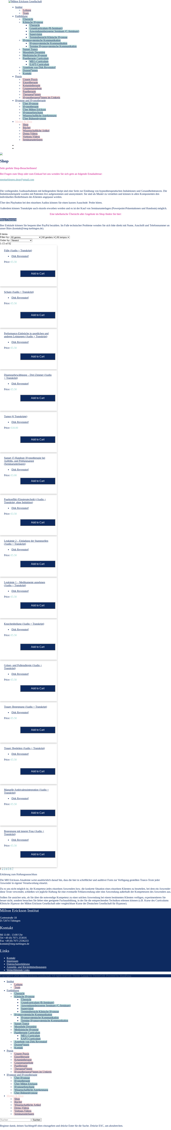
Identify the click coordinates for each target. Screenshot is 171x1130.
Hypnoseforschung (33, 112)
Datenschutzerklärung (18, 964)
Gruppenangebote (32, 88)
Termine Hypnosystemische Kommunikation (53, 46)
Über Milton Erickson (34, 109)
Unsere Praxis (30, 79)
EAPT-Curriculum (39, 64)
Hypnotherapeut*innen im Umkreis (41, 97)
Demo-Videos (30, 133)
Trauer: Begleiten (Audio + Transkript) (24, 748)
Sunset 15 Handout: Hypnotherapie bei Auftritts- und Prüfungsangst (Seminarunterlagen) (24, 460)
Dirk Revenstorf (20, 256)
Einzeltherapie (30, 82)
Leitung (27, 10)
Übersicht (28, 19)
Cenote (85, 975)
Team (26, 13)
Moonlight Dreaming (34, 52)
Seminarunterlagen (33, 139)
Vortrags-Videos (31, 136)
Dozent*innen (30, 70)
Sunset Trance (30, 49)
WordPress (125, 975)
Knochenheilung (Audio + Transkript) (24, 623)
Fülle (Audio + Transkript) (18, 250)
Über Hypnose (30, 103)
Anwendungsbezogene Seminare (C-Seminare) (54, 31)
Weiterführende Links (18, 970)
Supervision (36, 34)
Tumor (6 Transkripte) (15, 416)
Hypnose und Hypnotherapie (30, 100)
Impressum (12, 961)
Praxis (18, 76)
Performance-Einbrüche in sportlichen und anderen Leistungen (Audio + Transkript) (26, 335)
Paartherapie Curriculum (36, 58)
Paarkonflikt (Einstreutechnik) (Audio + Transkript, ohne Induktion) (25, 501)
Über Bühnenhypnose (34, 118)
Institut (18, 7)
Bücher (27, 127)
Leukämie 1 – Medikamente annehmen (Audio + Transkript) (24, 584)
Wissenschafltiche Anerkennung (40, 115)
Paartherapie (29, 91)
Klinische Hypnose (33, 22)
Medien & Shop (23, 121)
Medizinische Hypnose (35, 55)
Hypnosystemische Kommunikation (42, 40)
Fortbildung (21, 16)
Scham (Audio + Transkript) (19, 292)
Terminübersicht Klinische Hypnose (48, 37)
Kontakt (27, 73)
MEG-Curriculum (39, 61)
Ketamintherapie (31, 85)
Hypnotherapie (31, 106)
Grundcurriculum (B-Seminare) (46, 28)
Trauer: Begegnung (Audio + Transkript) (25, 706)
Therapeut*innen (32, 94)
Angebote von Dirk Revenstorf (39, 67)
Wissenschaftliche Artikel (36, 130)
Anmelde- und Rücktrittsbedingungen (26, 967)
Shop (25, 124)
